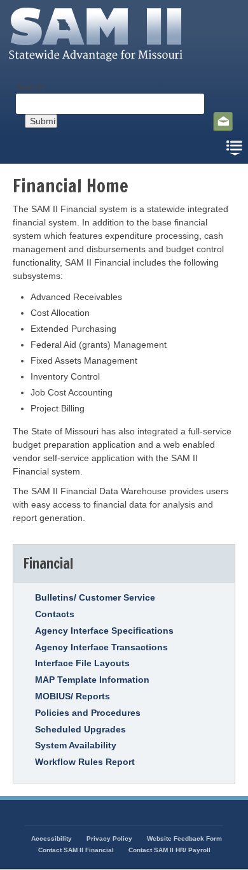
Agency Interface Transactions (101, 647)
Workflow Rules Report (85, 762)
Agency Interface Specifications (104, 630)
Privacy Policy (109, 838)
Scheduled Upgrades (80, 729)
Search (30, 87)
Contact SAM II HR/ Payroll (169, 849)
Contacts (54, 614)
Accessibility (51, 838)
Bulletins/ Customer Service (95, 597)
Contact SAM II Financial (76, 849)
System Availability (75, 745)
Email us (223, 122)
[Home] (99, 64)
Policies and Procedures (88, 713)
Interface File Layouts (82, 663)
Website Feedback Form (184, 838)
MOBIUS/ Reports (72, 696)
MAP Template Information (92, 679)
